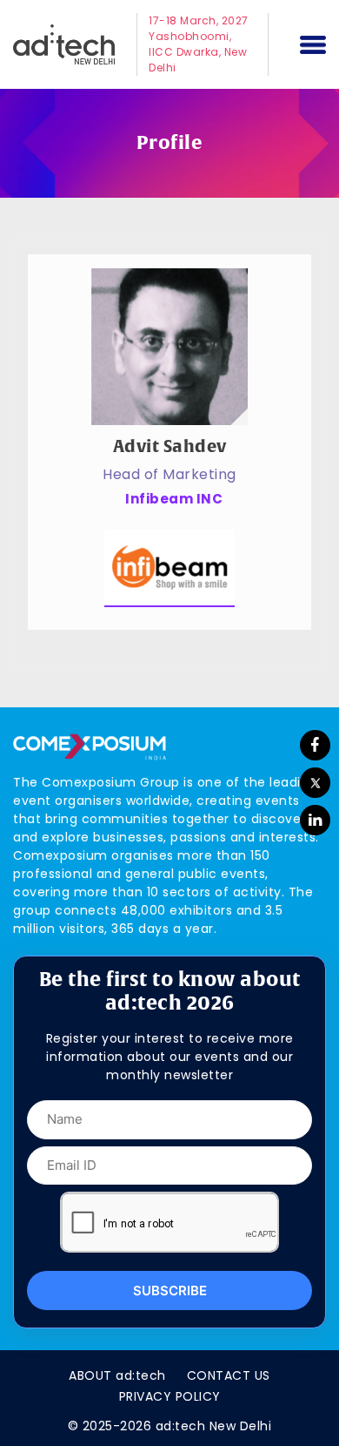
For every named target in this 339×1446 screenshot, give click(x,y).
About (117, 1375)
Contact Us (228, 1375)
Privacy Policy (170, 1396)
